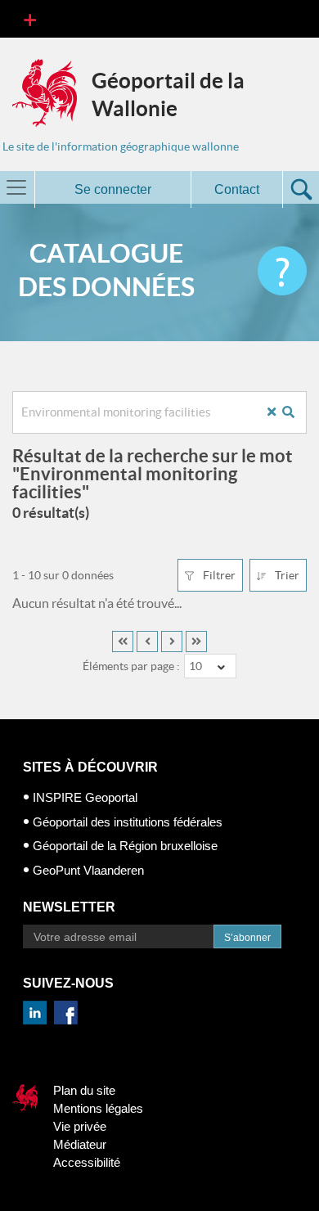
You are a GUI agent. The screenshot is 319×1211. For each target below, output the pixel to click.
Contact (236, 189)
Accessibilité (86, 1162)
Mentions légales (98, 1108)
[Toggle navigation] (30, 19)
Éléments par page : (131, 666)
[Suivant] (171, 641)
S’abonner (247, 937)
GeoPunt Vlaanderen (88, 870)
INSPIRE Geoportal (85, 797)
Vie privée (79, 1126)
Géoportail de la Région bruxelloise (125, 846)
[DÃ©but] (122, 641)
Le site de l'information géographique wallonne (120, 146)
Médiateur (79, 1144)
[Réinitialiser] (277, 412)
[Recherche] (294, 412)
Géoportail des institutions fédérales (127, 822)
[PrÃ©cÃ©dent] (147, 641)
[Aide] (282, 270)
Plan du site (84, 1090)
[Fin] (196, 641)
